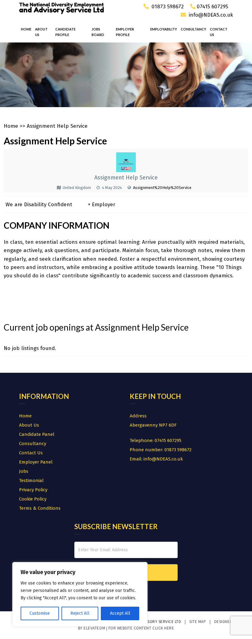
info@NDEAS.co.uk (211, 15)
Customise (40, 613)
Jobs (23, 471)
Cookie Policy (32, 499)
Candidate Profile (65, 32)
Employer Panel (36, 462)
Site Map (197, 621)
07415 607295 (212, 6)
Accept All (120, 613)
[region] (80, 594)
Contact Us (218, 32)
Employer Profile (125, 32)
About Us (41, 32)
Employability (163, 29)
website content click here (145, 628)
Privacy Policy (33, 489)
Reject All (79, 613)
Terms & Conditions (40, 508)
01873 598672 (167, 6)
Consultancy (193, 29)
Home (26, 29)
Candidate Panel (36, 434)
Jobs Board (98, 32)
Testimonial (31, 480)
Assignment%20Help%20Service (162, 187)
